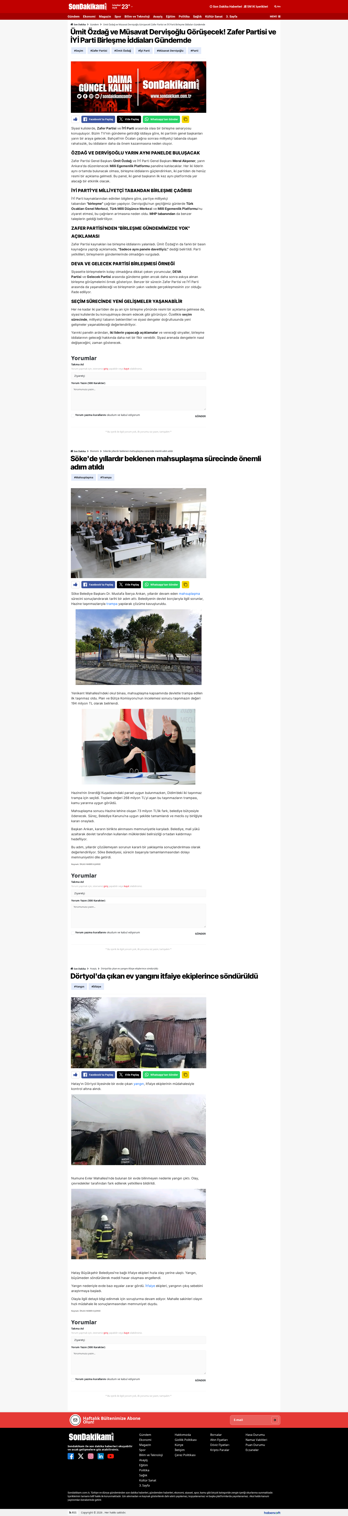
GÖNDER (200, 416)
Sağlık (197, 16)
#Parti (194, 50)
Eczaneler (252, 1450)
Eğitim (170, 16)
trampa (111, 604)
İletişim (180, 1450)
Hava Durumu (255, 1435)
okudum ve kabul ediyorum (107, 415)
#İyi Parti (144, 50)
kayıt (126, 368)
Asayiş (158, 16)
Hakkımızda (183, 1435)
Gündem (74, 16)
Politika (184, 16)
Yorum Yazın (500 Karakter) (88, 383)
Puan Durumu (255, 1445)
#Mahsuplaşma (83, 477)
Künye (179, 1445)
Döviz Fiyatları (219, 1445)
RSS (73, 1512)
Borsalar (216, 1435)
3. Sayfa (231, 16)
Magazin (105, 16)
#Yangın (79, 986)
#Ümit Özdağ (122, 50)
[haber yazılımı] (272, 1512)
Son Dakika (79, 24)
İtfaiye (150, 1286)
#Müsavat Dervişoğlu (170, 50)
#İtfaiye (96, 986)
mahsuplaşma (189, 594)
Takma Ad (77, 364)
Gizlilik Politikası (186, 1440)
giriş (105, 368)
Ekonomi (89, 16)
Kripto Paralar (219, 1450)
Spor (118, 16)
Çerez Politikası (185, 1455)
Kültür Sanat (214, 16)
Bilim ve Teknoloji (137, 16)
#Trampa (105, 477)
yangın (139, 1084)
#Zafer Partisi (98, 50)
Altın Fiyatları (219, 1440)
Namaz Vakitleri (256, 1440)
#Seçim (78, 50)
